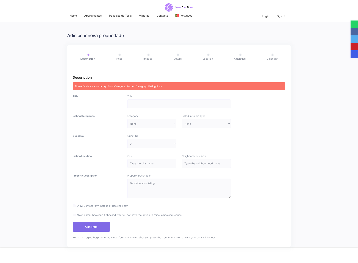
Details (177, 58)
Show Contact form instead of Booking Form (102, 205)
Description (87, 58)
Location (207, 58)
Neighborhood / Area (194, 156)
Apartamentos (93, 15)
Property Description (85, 175)
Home (73, 15)
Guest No (78, 135)
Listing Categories (84, 115)
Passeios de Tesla (120, 15)
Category (132, 115)
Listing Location (82, 156)
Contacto (162, 15)
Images (147, 58)
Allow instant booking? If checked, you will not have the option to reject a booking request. (129, 214)
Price (119, 58)
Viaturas (144, 15)
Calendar (272, 58)
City (129, 156)
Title (75, 96)
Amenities (240, 58)
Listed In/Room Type (193, 115)
